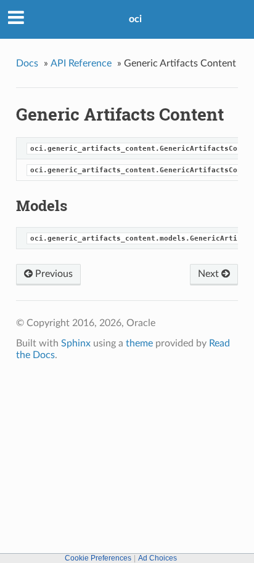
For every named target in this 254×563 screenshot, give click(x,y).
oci (135, 19)
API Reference (81, 63)
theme (139, 343)
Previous (53, 274)
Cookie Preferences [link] (98, 558)
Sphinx (76, 343)
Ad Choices (157, 558)
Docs (27, 63)
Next (209, 274)
